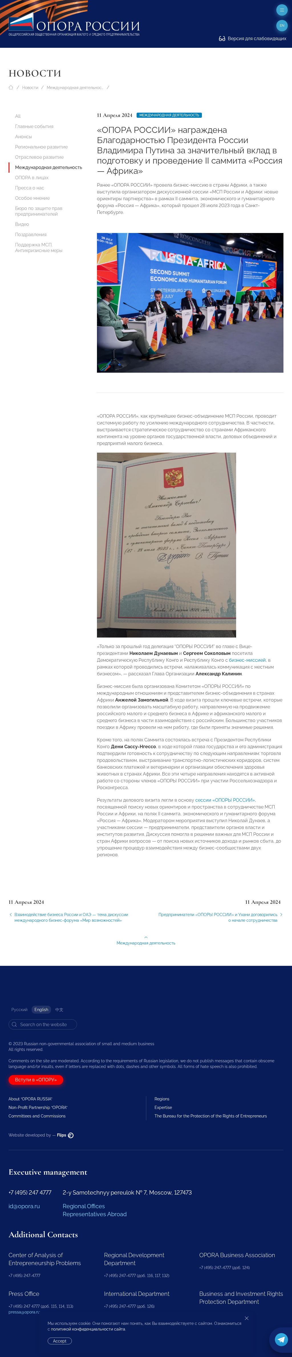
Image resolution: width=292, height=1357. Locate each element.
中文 (59, 1009)
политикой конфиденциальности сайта (88, 1329)
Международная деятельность (75, 87)
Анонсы (23, 136)
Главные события (34, 126)
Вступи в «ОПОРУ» (36, 1079)
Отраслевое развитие (39, 157)
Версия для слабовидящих (256, 38)
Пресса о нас (29, 188)
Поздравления (30, 234)
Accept (59, 1341)
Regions (162, 1099)
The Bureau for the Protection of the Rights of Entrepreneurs (211, 1116)
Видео (22, 224)
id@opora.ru (24, 1206)
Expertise (163, 1107)
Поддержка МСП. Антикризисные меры (38, 247)
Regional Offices (84, 1206)
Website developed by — (38, 1135)
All (18, 116)
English (41, 1009)
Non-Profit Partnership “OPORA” (38, 1107)
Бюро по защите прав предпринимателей (38, 211)
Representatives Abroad (95, 1214)
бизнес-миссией (247, 660)
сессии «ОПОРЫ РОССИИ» (225, 800)
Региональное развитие (41, 147)
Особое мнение (32, 198)
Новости (30, 87)
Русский (19, 1009)
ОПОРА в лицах (31, 177)
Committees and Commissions (37, 1116)
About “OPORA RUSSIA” (30, 1099)
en (282, 26)
